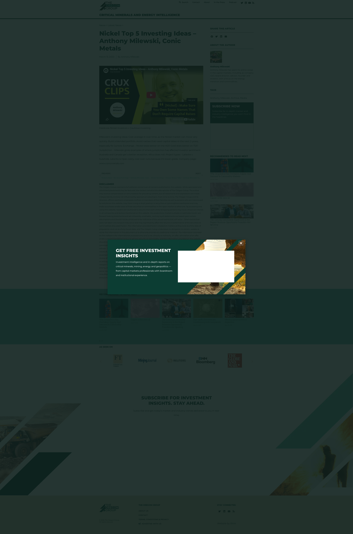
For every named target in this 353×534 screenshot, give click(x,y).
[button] (241, 243)
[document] (176, 267)
